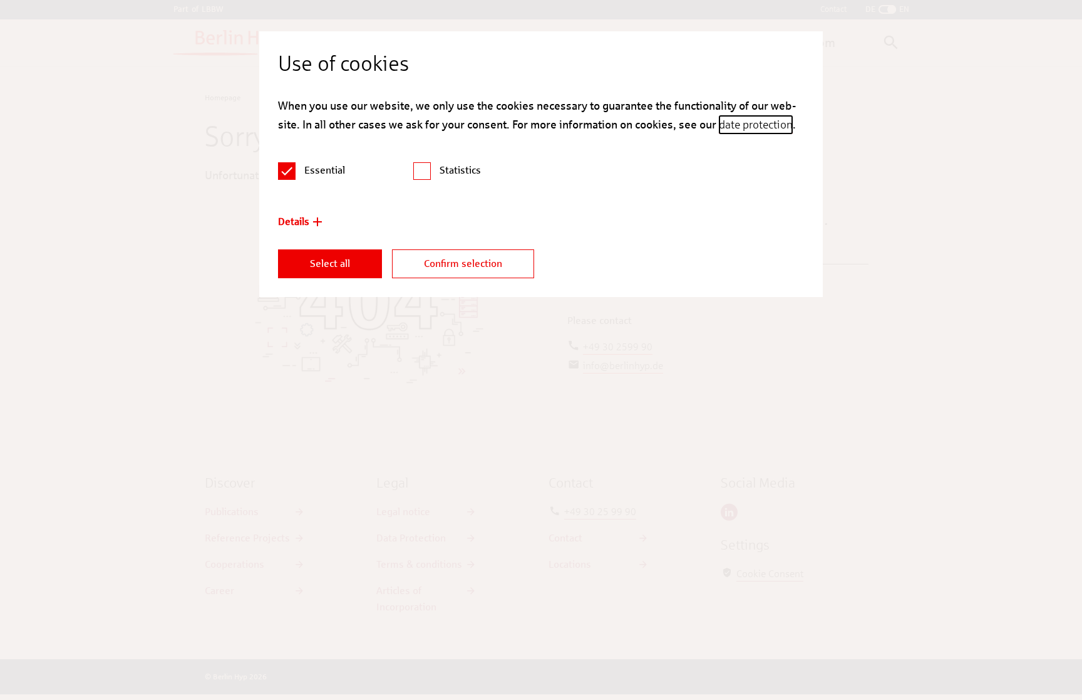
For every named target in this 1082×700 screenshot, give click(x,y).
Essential (324, 170)
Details (293, 221)
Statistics (460, 170)
